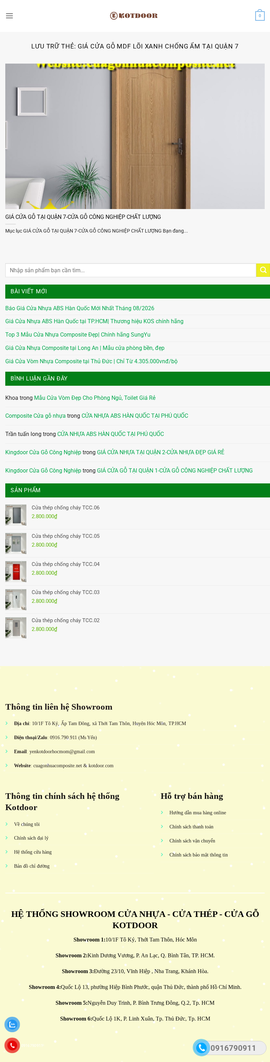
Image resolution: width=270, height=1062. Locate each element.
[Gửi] (263, 270)
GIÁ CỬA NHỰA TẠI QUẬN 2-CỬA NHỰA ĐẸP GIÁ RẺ (160, 452)
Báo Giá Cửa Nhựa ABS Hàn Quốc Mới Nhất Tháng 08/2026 (79, 308)
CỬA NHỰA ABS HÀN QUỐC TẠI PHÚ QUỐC (135, 416)
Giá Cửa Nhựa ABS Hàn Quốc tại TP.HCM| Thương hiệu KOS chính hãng (94, 321)
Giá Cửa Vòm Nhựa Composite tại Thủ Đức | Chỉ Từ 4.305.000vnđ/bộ (91, 361)
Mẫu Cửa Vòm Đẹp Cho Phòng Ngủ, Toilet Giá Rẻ (94, 398)
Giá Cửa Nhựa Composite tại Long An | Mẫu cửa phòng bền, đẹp (85, 348)
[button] (9, 15)
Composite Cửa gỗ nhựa (35, 416)
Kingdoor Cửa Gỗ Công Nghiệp (43, 452)
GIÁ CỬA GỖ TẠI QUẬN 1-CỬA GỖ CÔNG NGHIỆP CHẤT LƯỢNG (175, 471)
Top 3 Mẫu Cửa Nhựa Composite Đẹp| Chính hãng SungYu (77, 335)
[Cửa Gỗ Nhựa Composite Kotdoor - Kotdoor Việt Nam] (135, 15)
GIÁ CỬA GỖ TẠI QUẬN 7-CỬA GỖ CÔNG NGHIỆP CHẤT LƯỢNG (83, 217)
